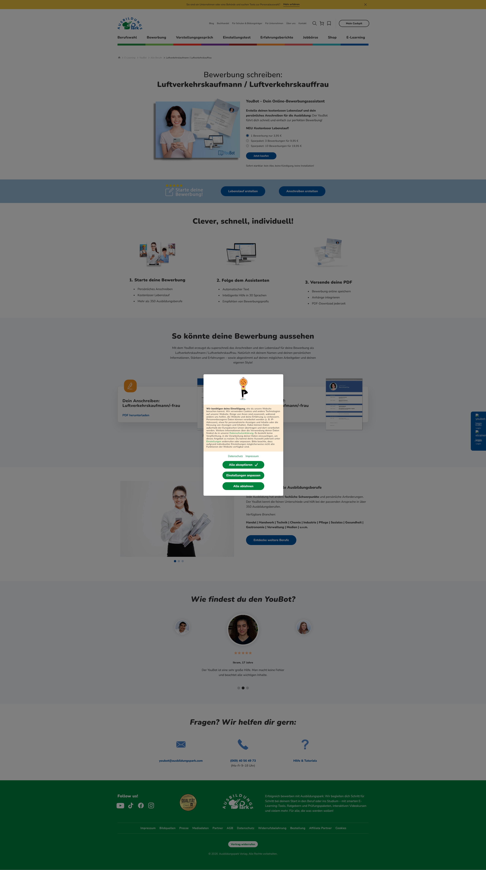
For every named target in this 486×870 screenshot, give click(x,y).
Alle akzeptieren (240, 465)
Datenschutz (235, 456)
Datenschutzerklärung (242, 433)
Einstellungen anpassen (243, 475)
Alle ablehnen (243, 486)
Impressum (252, 456)
